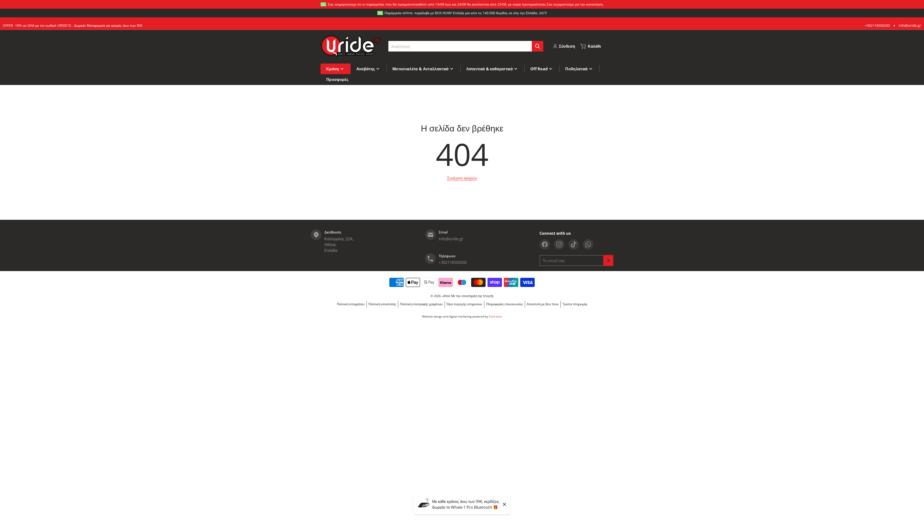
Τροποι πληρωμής (574, 304)
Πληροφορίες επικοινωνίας (504, 304)
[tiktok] (573, 244)
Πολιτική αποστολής (382, 304)
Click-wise (495, 316)
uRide (446, 296)
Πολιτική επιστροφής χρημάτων (421, 304)
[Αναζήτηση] (537, 46)
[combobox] (465, 46)
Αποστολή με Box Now (542, 304)
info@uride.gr (910, 25)
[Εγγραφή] (608, 260)
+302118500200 (877, 25)
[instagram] (559, 244)
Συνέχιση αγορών (462, 178)
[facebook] (544, 244)
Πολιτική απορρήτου (351, 304)
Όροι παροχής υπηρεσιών (464, 304)
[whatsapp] (588, 244)
